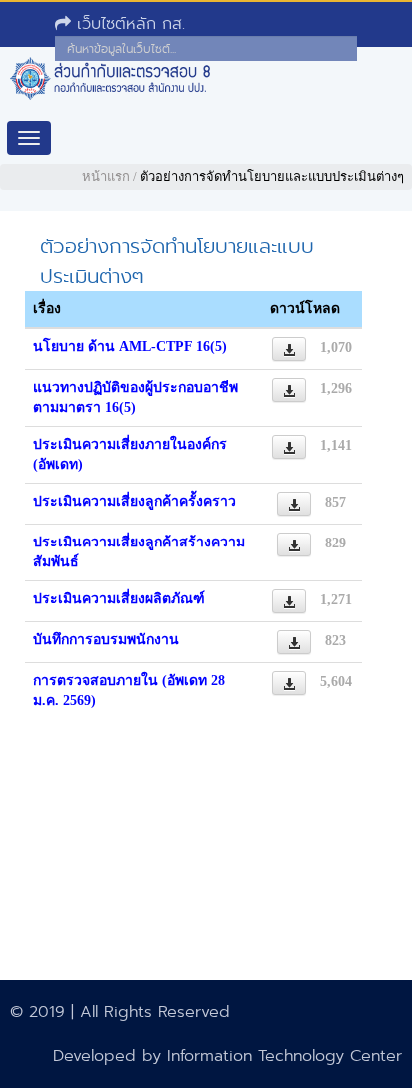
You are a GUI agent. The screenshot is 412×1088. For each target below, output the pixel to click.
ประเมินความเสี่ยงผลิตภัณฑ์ (119, 598)
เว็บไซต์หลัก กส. (128, 23)
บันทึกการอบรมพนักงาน (106, 639)
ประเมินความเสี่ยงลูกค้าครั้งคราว (134, 501)
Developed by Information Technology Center (227, 1055)
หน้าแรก (106, 176)
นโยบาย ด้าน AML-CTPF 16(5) (130, 346)
